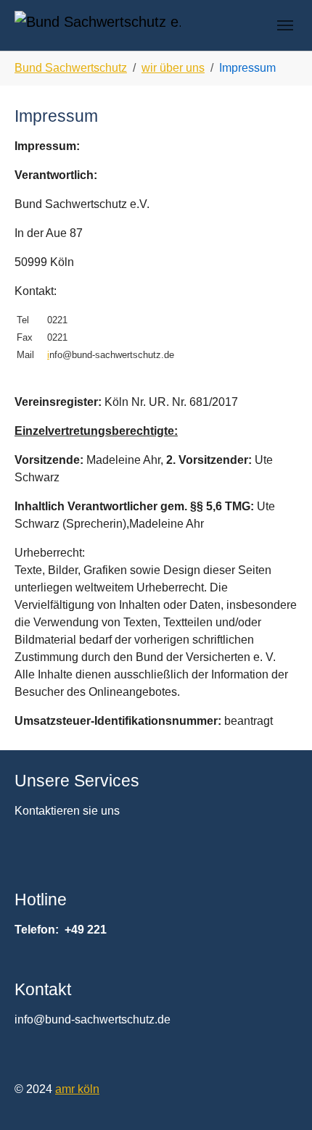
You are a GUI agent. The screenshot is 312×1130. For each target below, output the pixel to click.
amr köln (77, 1089)
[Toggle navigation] (285, 25)
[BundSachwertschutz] (98, 25)
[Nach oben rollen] (280, 1098)
